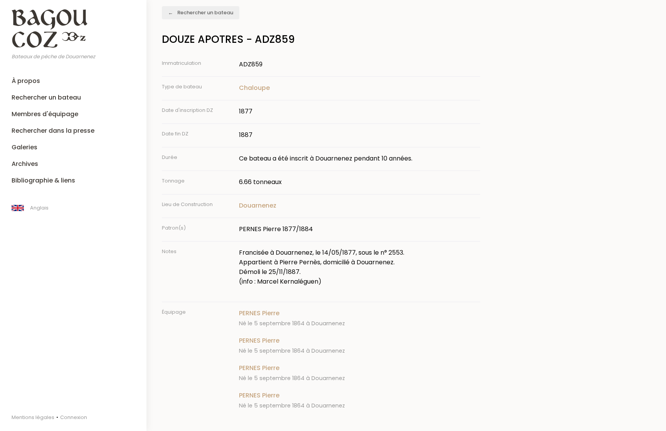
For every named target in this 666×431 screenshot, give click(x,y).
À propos (26, 80)
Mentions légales (33, 417)
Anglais (39, 208)
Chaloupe (254, 87)
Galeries (24, 147)
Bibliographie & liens (43, 180)
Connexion (73, 417)
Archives (25, 163)
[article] (359, 318)
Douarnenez (257, 205)
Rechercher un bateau (46, 97)
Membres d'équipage (45, 114)
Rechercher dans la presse (53, 130)
